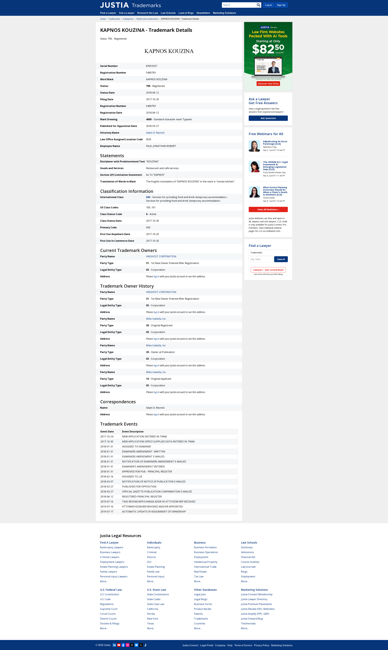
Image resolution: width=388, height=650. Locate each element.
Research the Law (147, 13)
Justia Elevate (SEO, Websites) (257, 609)
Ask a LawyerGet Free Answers (263, 101)
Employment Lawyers (112, 562)
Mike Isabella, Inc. (156, 318)
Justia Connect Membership (257, 594)
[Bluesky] (136, 645)
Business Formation (205, 547)
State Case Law (155, 604)
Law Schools (168, 13)
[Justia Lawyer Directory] (145, 645)
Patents (198, 613)
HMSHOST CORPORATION (161, 256)
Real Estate (200, 571)
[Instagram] (127, 645)
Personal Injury (155, 576)
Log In (268, 5)
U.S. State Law (156, 589)
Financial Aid (248, 557)
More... (104, 581)
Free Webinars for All (266, 134)
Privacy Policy (261, 645)
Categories (128, 19)
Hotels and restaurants (147, 19)
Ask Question (268, 118)
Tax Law (198, 576)
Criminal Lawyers (109, 557)
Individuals (154, 542)
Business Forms (203, 604)
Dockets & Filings (109, 623)
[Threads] (132, 645)
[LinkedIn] (114, 645)
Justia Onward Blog (252, 618)
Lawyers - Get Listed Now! (268, 269)
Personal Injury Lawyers (113, 576)
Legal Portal (206, 645)
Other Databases (205, 589)
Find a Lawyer (108, 13)
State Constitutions (158, 594)
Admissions (247, 552)
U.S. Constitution (109, 594)
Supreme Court (108, 609)
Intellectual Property (205, 562)
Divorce (151, 557)
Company (220, 645)
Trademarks (114, 19)
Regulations (107, 604)
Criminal (151, 552)
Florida (151, 613)
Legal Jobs (200, 594)
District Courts (108, 618)
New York (152, 618)
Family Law (153, 571)
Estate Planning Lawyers (114, 566)
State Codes (154, 599)
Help (229, 645)
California (152, 609)
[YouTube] (119, 645)
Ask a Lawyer (126, 13)
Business (200, 542)
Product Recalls (202, 609)
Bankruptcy (153, 547)
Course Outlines (250, 562)
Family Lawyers (108, 571)
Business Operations (206, 552)
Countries (199, 623)
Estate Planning (156, 566)
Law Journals (248, 566)
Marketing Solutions (224, 13)
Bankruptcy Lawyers (111, 547)
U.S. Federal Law (111, 589)
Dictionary (247, 547)
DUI (149, 562)
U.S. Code (105, 599)
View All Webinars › (268, 209)
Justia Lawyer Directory (254, 599)
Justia (103, 19)
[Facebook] (123, 645)
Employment (201, 557)
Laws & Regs (186, 13)
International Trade (205, 566)
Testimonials (248, 623)
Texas (150, 623)
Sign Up (281, 5)
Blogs (244, 571)
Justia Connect (190, 645)
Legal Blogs (200, 599)
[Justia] (114, 5)
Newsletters (203, 13)
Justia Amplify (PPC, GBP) (255, 613)
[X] (141, 645)
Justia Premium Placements (256, 604)
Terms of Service (243, 645)
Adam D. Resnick (155, 132)
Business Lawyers (110, 552)
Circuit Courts (108, 613)
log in (156, 276)
